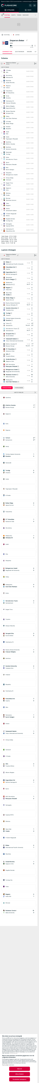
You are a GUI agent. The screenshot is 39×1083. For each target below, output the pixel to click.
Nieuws (29, 51)
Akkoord (19, 1069)
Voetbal (7, 35)
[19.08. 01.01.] (23, 45)
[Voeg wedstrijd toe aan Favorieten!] (1, 71)
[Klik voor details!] (18, 71)
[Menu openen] (34, 5)
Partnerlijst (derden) (8, 1065)
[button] (35, 45)
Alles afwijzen (19, 1074)
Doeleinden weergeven (19, 1079)
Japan (17, 35)
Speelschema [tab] (6, 387)
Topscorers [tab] (19, 387)
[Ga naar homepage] (10, 5)
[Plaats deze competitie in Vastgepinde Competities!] (26, 40)
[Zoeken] (30, 5)
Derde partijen (13, 1053)
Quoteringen (19, 51)
